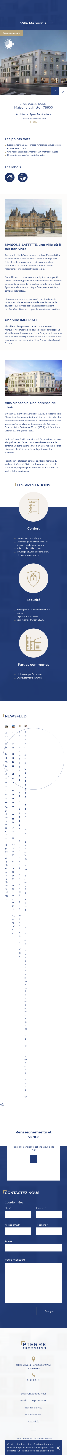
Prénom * (41, 1208)
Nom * (8, 1208)
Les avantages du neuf (33, 1393)
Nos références (33, 1414)
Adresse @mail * (12, 1225)
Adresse (8, 1241)
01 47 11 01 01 (33, 1380)
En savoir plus (47, 1450)
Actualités (33, 1421)
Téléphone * (42, 1225)
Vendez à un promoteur (33, 1400)
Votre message (15, 1259)
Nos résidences (33, 1407)
